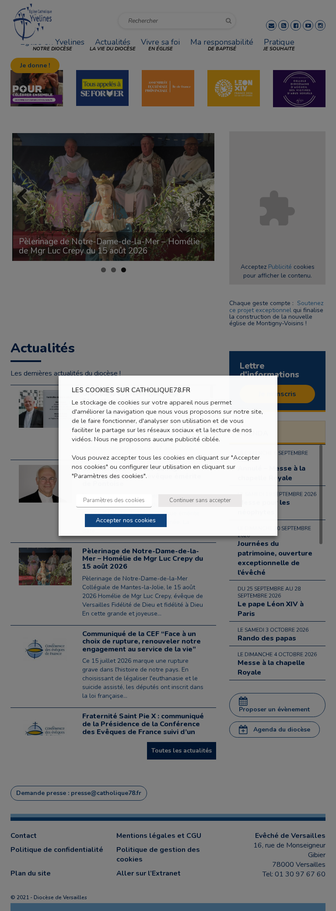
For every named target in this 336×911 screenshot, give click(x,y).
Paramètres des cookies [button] (114, 500)
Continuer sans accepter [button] (200, 500)
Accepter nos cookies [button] (126, 520)
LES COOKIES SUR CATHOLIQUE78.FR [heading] (131, 390)
